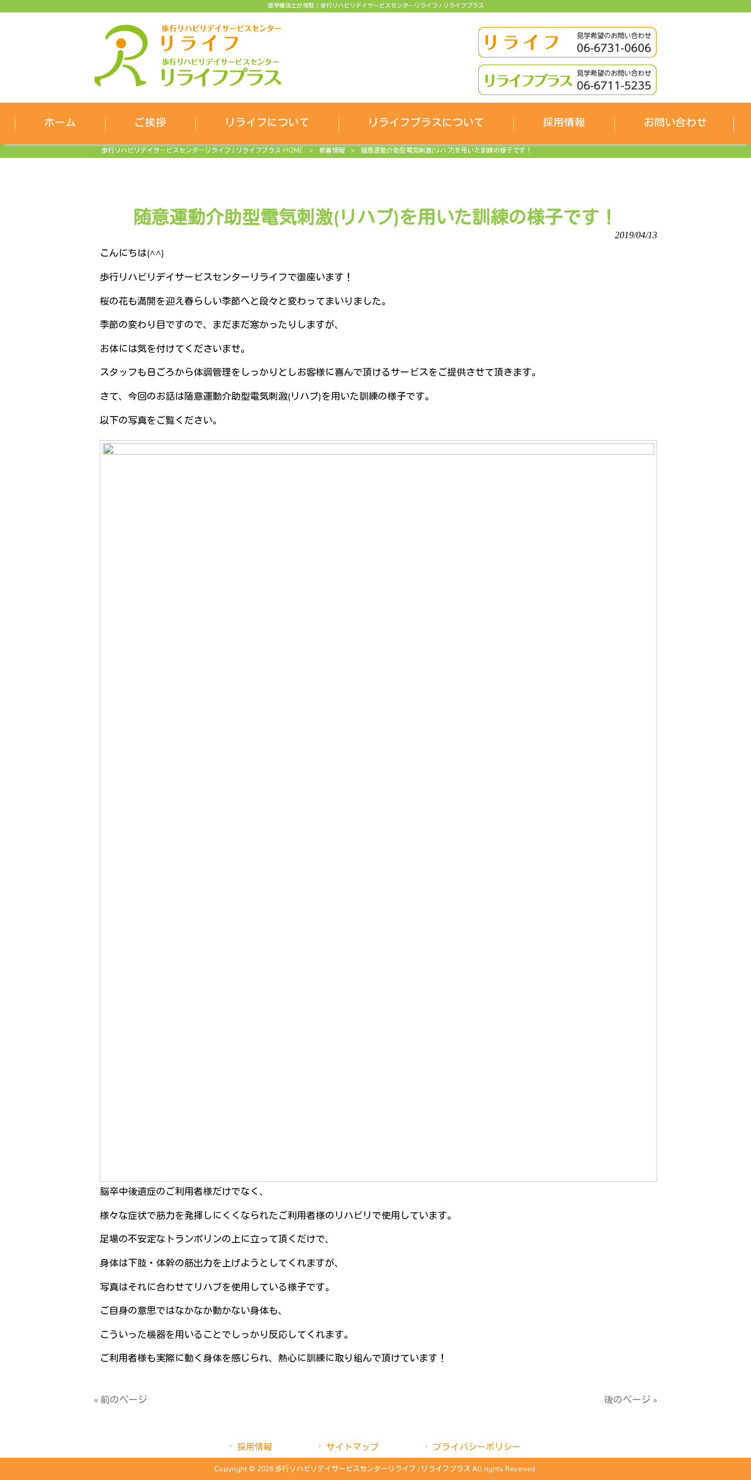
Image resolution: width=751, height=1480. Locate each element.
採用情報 (254, 1447)
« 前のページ (120, 1400)
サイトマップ (352, 1447)
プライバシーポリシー (477, 1447)
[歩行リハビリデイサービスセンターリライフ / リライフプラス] (188, 83)
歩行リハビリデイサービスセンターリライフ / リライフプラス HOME (202, 150)
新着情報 (332, 150)
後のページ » (630, 1400)
